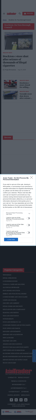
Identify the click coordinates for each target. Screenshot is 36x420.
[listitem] (18, 213)
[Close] (32, 178)
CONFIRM (11, 239)
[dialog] (18, 210)
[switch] (28, 218)
